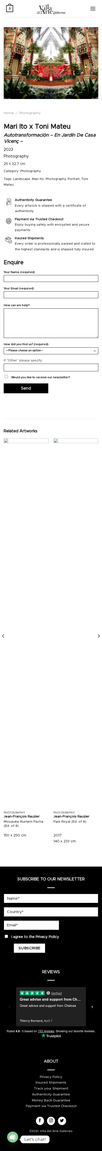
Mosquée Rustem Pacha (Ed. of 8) (23, 824)
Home (9, 113)
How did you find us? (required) (26, 344)
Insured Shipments (51, 1082)
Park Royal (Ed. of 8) (69, 821)
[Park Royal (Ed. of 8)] (75, 623)
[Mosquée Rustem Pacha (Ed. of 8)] (26, 623)
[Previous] (3, 646)
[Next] (98, 646)
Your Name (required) (19, 272)
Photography (30, 113)
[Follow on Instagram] (51, 1121)
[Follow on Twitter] (62, 1121)
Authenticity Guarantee (51, 1094)
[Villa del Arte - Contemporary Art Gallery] (51, 8)
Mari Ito (38, 179)
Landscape (21, 179)
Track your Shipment (51, 1088)
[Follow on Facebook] (40, 1121)
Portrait (73, 179)
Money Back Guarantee (51, 1100)
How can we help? (16, 305)
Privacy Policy (47, 937)
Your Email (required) (19, 288)
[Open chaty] (12, 1136)
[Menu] (92, 8)
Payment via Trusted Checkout (51, 1106)
